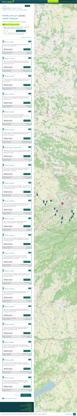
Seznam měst (29, 403)
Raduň (29, 301)
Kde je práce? (8, 1)
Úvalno (29, 160)
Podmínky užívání (28, 408)
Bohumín (14, 18)
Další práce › (28, 37)
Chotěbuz (29, 124)
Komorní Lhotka (28, 319)
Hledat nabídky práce (63, 1)
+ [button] (75, 5)
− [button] (75, 6)
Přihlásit (72, 1)
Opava (29, 354)
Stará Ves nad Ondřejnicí (26, 142)
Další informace (69, 414)
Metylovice (29, 337)
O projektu (29, 406)
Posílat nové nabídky (21, 30)
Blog (69, 1)
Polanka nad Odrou (27, 71)
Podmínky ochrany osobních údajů (26, 410)
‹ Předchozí (23, 37)
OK (74, 414)
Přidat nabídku (53, 1)
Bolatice (29, 89)
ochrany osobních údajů (19, 33)
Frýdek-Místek (28, 178)
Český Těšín (28, 195)
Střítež (29, 283)
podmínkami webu (11, 33)
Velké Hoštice (28, 248)
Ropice (29, 265)
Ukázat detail (27, 49)
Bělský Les (29, 53)
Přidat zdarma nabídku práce (26, 405)
